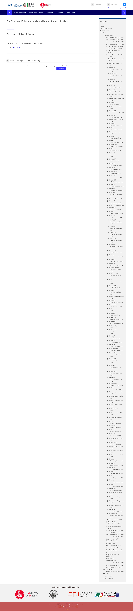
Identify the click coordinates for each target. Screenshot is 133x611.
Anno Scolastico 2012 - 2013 (115, 537)
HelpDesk (59, 13)
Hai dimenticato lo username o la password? (113, 8)
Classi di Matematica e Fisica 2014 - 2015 (115, 523)
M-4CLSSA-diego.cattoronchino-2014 (116, 234)
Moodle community (19, 13)
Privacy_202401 (66, 606)
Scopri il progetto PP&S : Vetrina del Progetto (113, 540)
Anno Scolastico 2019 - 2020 (115, 565)
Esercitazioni (110, 558)
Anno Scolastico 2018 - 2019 (115, 563)
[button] (7, 60)
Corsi (104, 33)
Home (102, 26)
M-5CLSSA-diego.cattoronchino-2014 (116, 240)
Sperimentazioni (111, 561)
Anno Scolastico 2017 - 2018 (115, 37)
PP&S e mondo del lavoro (113, 545)
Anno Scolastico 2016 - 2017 (115, 40)
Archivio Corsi (109, 35)
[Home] (29, 5)
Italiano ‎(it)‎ (70, 13)
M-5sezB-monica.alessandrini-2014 (116, 81)
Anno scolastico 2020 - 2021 (114, 567)
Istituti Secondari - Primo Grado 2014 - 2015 (115, 531)
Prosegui (66, 609)
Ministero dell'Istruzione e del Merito (40, 13)
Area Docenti (108, 576)
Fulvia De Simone (18, 48)
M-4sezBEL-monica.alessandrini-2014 (116, 75)
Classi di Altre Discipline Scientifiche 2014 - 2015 (115, 47)
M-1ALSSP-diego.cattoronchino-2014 (116, 222)
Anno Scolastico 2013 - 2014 (115, 534)
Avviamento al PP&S (112, 548)
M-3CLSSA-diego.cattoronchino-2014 (116, 228)
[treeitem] (112, 302)
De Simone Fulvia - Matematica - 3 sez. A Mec (25, 43)
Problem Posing (110, 543)
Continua (61, 69)
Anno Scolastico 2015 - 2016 (115, 42)
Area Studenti (109, 578)
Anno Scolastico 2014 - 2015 (115, 44)
